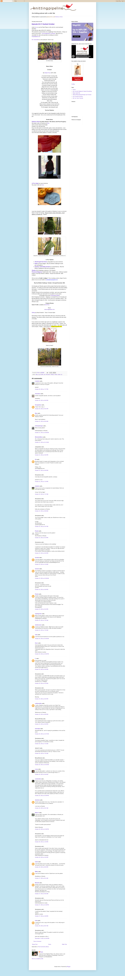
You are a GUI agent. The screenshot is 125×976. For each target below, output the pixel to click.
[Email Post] (47, 372)
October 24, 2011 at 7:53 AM (41, 630)
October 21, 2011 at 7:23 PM (41, 481)
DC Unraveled (35, 39)
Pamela (37, 531)
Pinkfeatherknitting (55, 295)
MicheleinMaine (39, 437)
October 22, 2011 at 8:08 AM (41, 511)
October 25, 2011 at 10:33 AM (42, 764)
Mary (36, 413)
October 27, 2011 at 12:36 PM (42, 904)
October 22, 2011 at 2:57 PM (41, 526)
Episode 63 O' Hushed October (43, 24)
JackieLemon (38, 624)
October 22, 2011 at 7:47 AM (41, 494)
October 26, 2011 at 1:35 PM (41, 841)
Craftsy (73, 84)
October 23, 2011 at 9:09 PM (41, 589)
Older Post (64, 944)
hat (44, 374)
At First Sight (35, 183)
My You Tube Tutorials (78, 98)
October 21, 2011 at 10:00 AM (42, 432)
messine (37, 568)
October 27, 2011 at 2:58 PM (41, 916)
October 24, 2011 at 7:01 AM (41, 620)
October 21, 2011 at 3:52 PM (41, 454)
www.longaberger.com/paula (48, 33)
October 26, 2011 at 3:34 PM (41, 857)
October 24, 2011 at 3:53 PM (41, 669)
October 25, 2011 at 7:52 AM (41, 753)
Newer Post (34, 944)
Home (49, 944)
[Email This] (50, 372)
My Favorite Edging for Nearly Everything (82, 91)
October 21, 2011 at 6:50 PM (41, 470)
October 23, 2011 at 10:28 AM (42, 578)
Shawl (56, 374)
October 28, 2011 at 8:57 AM (41, 925)
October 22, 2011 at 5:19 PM (41, 537)
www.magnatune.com (49, 309)
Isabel (36, 861)
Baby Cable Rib (76, 93)
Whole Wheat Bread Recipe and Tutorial (82, 94)
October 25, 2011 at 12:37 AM (42, 733)
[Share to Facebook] (54, 372)
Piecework (48, 374)
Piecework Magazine (37, 272)
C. (35, 658)
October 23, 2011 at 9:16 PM (41, 609)
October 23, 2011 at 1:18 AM (41, 564)
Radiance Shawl (36, 121)
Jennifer (37, 557)
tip (61, 374)
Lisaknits (37, 381)
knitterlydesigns (39, 425)
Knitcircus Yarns (59, 16)
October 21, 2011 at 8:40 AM (41, 421)
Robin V (37, 812)
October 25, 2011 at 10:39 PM (42, 795)
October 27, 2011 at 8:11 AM (41, 878)
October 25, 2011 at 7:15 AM (41, 743)
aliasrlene (37, 800)
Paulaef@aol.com (36, 36)
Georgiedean (38, 404)
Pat (36, 459)
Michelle (37, 882)
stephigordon (38, 613)
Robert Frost (47, 72)
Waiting (33, 312)
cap (39, 374)
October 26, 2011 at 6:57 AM (41, 808)
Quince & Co (50, 16)
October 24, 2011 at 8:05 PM (41, 714)
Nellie (36, 263)
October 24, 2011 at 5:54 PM (41, 698)
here (36, 27)
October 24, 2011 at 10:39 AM (42, 638)
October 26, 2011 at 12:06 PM (42, 829)
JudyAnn (37, 486)
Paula (41, 952)
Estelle (41, 374)
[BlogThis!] (51, 372)
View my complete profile (37, 958)
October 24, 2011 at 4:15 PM (41, 683)
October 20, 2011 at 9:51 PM (41, 408)
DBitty (36, 871)
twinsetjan (37, 728)
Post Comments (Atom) (43, 946)
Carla (36, 920)
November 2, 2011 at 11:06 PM (42, 938)
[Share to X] (52, 372)
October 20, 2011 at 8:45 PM (41, 400)
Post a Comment (37, 941)
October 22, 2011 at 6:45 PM (41, 553)
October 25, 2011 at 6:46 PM (41, 774)
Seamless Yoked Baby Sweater (42, 266)
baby (37, 374)
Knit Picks (47, 304)
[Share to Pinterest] (55, 372)
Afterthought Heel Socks (41, 261)
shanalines (37, 393)
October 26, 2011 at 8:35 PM (41, 867)
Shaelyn (34, 270)
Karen (36, 643)
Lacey (36, 769)
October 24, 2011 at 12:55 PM (42, 653)
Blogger (68, 966)
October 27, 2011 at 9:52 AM (41, 893)
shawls (59, 374)
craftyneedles (38, 703)
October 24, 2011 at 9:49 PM (41, 724)
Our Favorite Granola (78, 96)
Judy (36, 634)
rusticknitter (38, 778)
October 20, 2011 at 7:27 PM (41, 389)
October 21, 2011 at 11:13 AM (42, 442)
